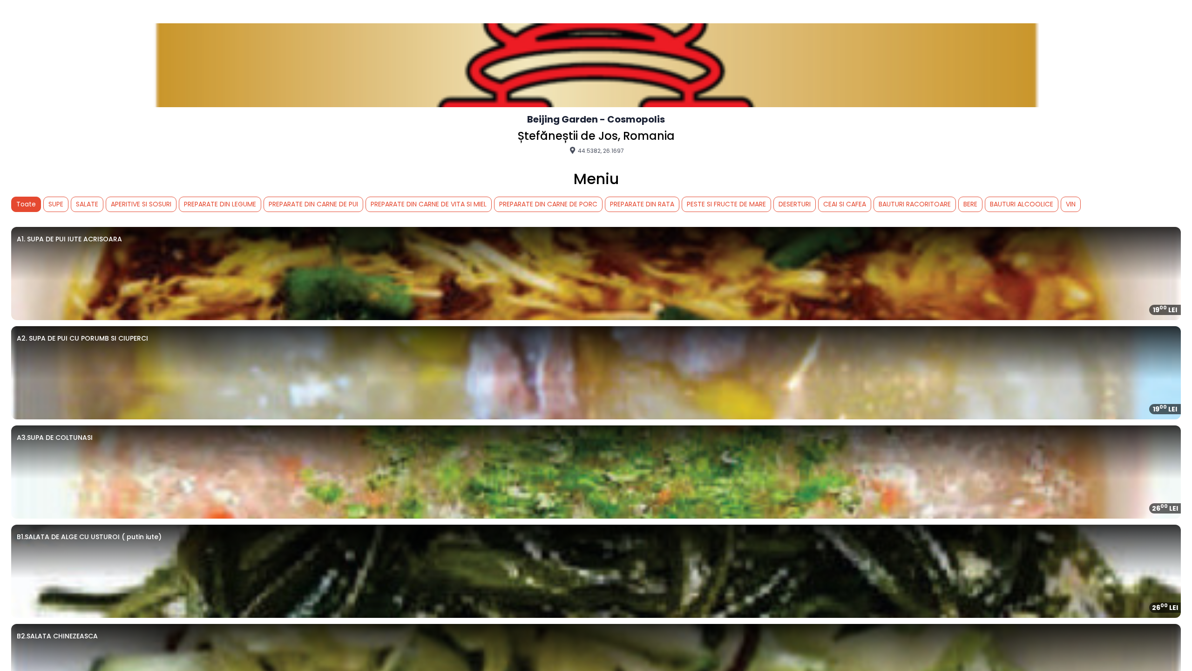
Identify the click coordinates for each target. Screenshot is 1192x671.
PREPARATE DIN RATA (642, 204)
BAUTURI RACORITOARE (915, 204)
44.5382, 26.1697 (600, 150)
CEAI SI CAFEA (844, 204)
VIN (1071, 204)
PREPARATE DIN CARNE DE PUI (313, 204)
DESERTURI (795, 204)
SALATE (87, 204)
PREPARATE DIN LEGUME (220, 204)
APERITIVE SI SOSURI (141, 204)
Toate (26, 204)
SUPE (55, 204)
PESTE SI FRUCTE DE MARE (726, 204)
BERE (970, 204)
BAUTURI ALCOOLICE (1021, 204)
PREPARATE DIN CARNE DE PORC (548, 204)
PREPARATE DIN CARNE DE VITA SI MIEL (429, 204)
